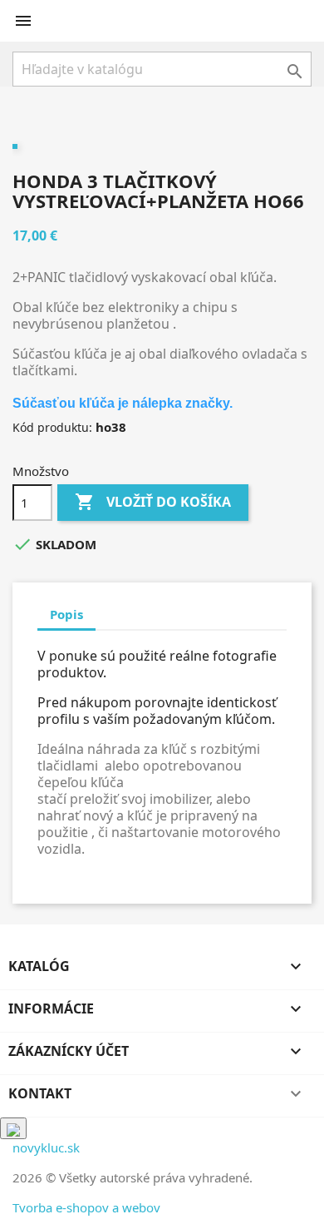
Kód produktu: (52, 427)
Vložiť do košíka (153, 502)
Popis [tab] (66, 614)
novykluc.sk (46, 1147)
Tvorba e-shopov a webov (86, 1207)
